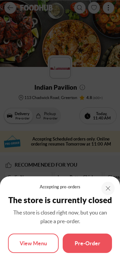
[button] (108, 188)
